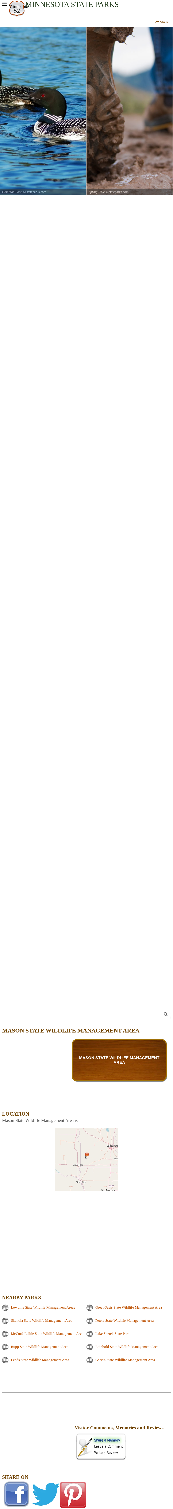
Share (164, 22)
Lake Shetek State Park (112, 1333)
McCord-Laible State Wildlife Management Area (47, 1333)
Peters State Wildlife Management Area (124, 1320)
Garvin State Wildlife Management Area (125, 1360)
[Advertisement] (38, 1430)
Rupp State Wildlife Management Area (39, 1347)
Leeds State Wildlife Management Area (40, 1360)
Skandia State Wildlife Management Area (41, 1320)
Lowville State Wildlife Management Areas (43, 1307)
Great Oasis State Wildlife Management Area (128, 1307)
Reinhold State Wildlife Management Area (126, 1347)
